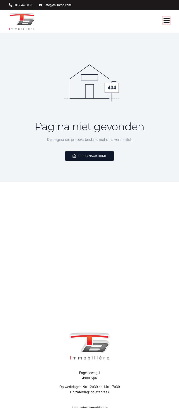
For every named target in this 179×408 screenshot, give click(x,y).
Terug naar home (92, 156)
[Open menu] (166, 20)
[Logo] (30, 21)
